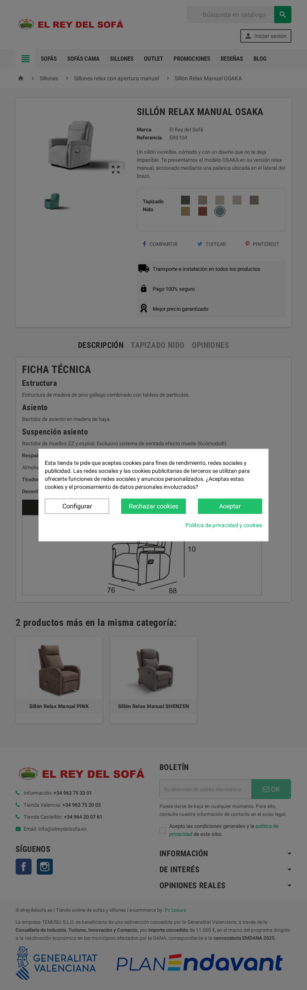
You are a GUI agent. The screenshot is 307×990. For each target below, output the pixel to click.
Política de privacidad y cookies (223, 525)
